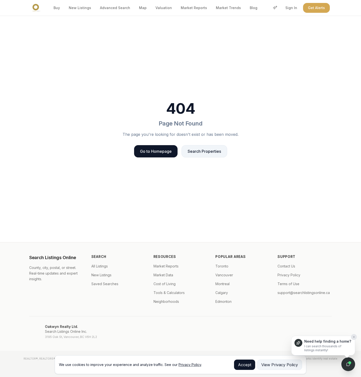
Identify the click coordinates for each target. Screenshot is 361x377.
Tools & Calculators (169, 293)
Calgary (221, 293)
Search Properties (204, 151)
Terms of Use (288, 284)
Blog (253, 8)
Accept (244, 364)
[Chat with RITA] (348, 364)
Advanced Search (115, 8)
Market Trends (228, 8)
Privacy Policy (289, 275)
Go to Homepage (156, 151)
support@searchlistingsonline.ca (304, 293)
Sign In (291, 8)
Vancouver (224, 275)
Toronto (221, 266)
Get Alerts (316, 8)
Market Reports (194, 8)
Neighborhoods (166, 301)
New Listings (80, 8)
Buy (57, 8)
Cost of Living (164, 284)
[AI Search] (275, 7)
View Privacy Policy (279, 364)
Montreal (222, 284)
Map (143, 8)
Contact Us (286, 266)
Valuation (163, 8)
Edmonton (223, 301)
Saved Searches (104, 284)
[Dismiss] (354, 337)
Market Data (163, 275)
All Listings (99, 266)
